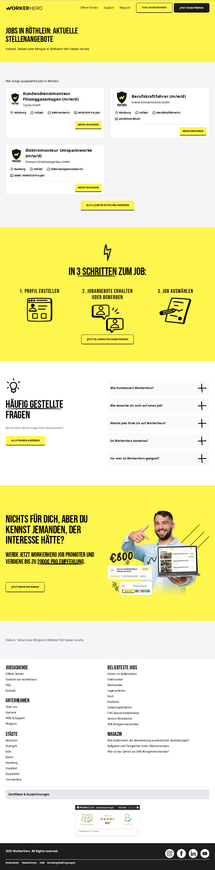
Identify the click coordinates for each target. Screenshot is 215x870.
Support (109, 8)
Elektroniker (115, 679)
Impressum (12, 862)
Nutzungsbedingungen (61, 862)
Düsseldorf (12, 774)
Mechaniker (115, 685)
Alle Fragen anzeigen (25, 440)
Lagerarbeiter (116, 691)
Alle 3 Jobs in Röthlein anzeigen (107, 205)
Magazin (125, 8)
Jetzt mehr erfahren (25, 587)
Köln (8, 751)
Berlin (9, 757)
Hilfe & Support (15, 718)
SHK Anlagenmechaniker (123, 724)
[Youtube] (204, 853)
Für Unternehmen (154, 7)
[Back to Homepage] (26, 7)
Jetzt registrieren (192, 8)
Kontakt (11, 691)
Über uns (11, 707)
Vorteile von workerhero (21, 679)
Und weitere (14, 779)
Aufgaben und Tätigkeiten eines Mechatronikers (138, 746)
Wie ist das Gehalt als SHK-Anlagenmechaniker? (138, 751)
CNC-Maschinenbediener (123, 713)
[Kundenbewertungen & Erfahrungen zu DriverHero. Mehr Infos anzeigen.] (107, 821)
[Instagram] (169, 853)
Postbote (113, 702)
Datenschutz (29, 862)
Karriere (11, 712)
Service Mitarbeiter (120, 718)
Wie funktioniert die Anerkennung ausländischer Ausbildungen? (148, 740)
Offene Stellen (89, 8)
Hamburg (12, 763)
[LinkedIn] (193, 853)
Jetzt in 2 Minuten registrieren (107, 339)
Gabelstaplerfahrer (120, 707)
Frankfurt (11, 768)
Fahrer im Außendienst (122, 674)
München (12, 740)
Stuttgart (11, 746)
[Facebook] (181, 853)
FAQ (8, 685)
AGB (41, 862)
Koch (111, 696)
